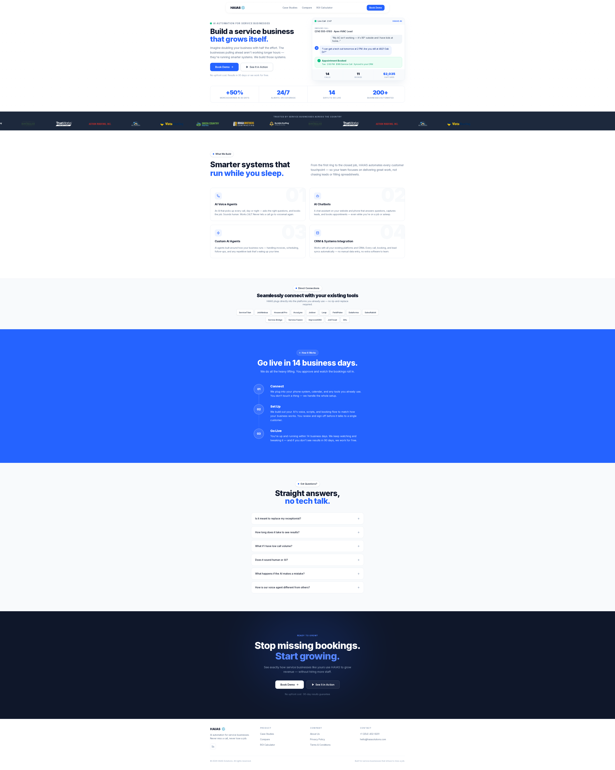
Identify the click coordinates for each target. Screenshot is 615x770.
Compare (307, 7)
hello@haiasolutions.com (373, 739)
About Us (315, 734)
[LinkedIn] (213, 746)
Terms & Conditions (320, 744)
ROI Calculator (324, 7)
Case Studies (290, 7)
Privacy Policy (317, 739)
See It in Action (259, 67)
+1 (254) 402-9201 (369, 734)
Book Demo (375, 7)
